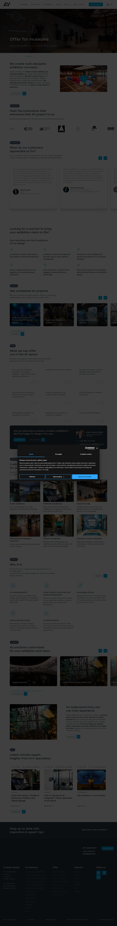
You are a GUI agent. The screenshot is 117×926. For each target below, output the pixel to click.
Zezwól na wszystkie (84, 476)
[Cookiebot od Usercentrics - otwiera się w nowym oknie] (87, 448)
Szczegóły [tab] (58, 454)
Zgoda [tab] (31, 454)
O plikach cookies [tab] (86, 454)
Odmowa (32, 476)
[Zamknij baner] (97, 448)
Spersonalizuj (57, 476)
